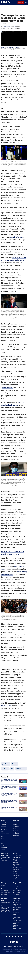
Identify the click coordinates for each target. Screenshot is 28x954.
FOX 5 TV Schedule (15, 860)
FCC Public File (16, 875)
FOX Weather (16, 835)
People (14, 764)
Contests (15, 873)
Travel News (16, 830)
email (21, 936)
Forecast (15, 823)
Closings (15, 824)
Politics (5, 769)
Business (3, 889)
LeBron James (6, 706)
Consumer (3, 885)
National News (5, 833)
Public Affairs (16, 869)
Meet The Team (17, 857)
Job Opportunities (17, 867)
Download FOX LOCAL (16, 865)
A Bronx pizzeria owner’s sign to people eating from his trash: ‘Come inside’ (9, 794)
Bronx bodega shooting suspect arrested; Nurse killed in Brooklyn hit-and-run (9, 801)
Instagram (9, 936)
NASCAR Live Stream (16, 910)
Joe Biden (18, 26)
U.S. (12, 769)
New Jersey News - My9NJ (5, 903)
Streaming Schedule (3, 825)
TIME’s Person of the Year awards (10, 47)
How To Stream (17, 855)
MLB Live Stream (17, 907)
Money (3, 883)
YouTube (15, 936)
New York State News (5, 830)
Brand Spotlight (17, 894)
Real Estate (4, 894)
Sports (3, 845)
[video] (23, 781)
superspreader (7, 387)
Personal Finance (5, 892)
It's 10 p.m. (15, 879)
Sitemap (3, 849)
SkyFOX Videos (16, 892)
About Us (16, 853)
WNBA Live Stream (15, 926)
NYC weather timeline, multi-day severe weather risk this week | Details (9, 781)
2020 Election (21, 769)
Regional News (4, 899)
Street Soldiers (16, 887)
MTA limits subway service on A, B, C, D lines (9, 807)
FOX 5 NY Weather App (16, 832)
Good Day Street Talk (5, 858)
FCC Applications (17, 877)
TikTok (12, 936)
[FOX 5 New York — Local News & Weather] (5, 2)
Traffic (14, 828)
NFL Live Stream (17, 902)
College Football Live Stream (17, 905)
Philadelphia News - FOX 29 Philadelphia (5, 907)
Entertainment (4, 840)
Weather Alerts (16, 826)
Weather (16, 821)
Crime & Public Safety (5, 837)
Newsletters (4, 847)
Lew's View (15, 889)
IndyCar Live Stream (16, 913)
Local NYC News (5, 828)
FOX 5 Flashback (17, 890)
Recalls (3, 887)
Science (3, 843)
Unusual (3, 842)
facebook (6, 936)
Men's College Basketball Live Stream (16, 917)
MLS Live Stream (17, 928)
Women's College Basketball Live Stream (17, 922)
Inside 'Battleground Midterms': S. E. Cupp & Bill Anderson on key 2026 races (9, 787)
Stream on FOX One (16, 899)
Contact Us (15, 871)
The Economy (4, 890)
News (3, 821)
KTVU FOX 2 (12, 26)
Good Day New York (4, 854)
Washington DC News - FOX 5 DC (5, 911)
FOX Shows (16, 862)
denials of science (16, 237)
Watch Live (20, 2)
